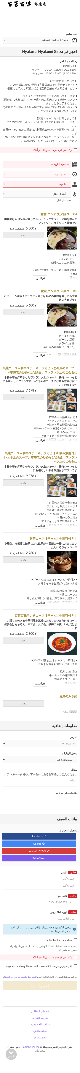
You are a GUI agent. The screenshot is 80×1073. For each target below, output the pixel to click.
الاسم (68, 872)
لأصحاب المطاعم (40, 1011)
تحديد (23, 235)
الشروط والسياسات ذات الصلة (20, 976)
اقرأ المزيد (40, 278)
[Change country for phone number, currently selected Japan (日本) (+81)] (72, 902)
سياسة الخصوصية (40, 1024)
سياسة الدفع (40, 1030)
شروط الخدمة (40, 1017)
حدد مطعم (71, 33)
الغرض (73, 737)
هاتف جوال (66, 895)
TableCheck (39, 858)
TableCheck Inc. (30, 1046)
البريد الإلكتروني (63, 912)
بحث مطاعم (40, 1037)
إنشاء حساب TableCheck (59, 940)
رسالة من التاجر (68, 61)
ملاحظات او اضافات (66, 792)
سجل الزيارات (69, 753)
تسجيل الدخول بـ (68, 830)
